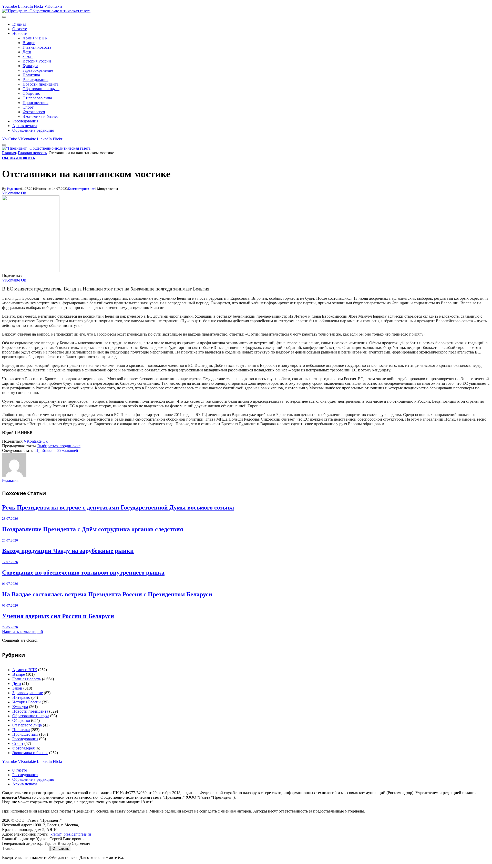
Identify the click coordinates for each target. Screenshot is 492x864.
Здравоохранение (38, 70)
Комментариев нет (81, 189)
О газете (19, 29)
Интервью (21, 697)
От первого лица (37, 98)
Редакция (13, 189)
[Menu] (4, 17)
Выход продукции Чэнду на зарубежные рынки (68, 550)
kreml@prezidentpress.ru (70, 834)
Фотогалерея (34, 112)
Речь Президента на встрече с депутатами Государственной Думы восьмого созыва (118, 507)
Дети (27, 52)
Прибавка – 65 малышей (56, 450)
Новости (19, 33)
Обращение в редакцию (33, 130)
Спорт (28, 107)
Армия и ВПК (35, 38)
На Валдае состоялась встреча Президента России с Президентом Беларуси (107, 594)
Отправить (61, 848)
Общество (31, 93)
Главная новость (37, 47)
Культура (30, 66)
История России (37, 61)
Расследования (35, 79)
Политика (31, 75)
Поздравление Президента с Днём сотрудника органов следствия (92, 529)
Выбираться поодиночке (58, 446)
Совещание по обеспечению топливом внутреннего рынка (83, 572)
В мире (29, 42)
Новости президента (40, 84)
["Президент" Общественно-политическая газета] (46, 11)
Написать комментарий (22, 631)
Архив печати (24, 125)
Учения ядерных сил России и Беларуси (58, 616)
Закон (28, 56)
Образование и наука (41, 89)
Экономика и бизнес (40, 116)
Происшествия (35, 102)
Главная (19, 24)
